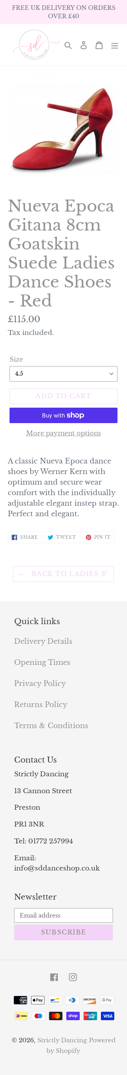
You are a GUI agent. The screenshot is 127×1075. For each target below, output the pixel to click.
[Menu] (114, 44)
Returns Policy (40, 704)
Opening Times (42, 662)
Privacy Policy (40, 683)
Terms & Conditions (51, 725)
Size (16, 359)
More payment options (63, 433)
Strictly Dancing (62, 1040)
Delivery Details (43, 641)
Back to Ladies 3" (69, 574)
